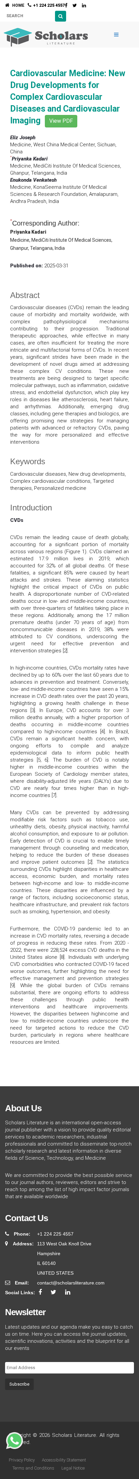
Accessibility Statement (64, 1459)
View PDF (61, 121)
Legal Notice (73, 1468)
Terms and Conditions (33, 1468)
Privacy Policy (22, 1459)
